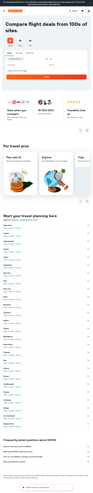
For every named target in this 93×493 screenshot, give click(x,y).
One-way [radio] (19, 53)
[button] (90, 3)
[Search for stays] (20, 41)
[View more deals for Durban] (88, 249)
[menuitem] (10, 42)
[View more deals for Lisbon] (88, 257)
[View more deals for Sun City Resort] (88, 416)
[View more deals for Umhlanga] (88, 400)
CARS (5, 228)
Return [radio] (9, 53)
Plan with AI (13, 157)
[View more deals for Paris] (88, 281)
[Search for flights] (10, 41)
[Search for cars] (30, 41)
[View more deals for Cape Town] (88, 225)
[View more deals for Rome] (88, 296)
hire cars (21, 476)
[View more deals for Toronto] (88, 328)
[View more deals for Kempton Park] (88, 423)
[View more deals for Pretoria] (88, 392)
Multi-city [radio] (29, 53)
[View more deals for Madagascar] (88, 336)
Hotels (22, 219)
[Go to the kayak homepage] (15, 11)
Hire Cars (33, 219)
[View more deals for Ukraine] (88, 368)
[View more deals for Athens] (88, 320)
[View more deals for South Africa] (88, 344)
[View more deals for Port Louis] (88, 288)
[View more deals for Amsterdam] (88, 265)
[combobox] (34, 59)
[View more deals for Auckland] (88, 312)
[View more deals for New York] (88, 273)
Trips (81, 157)
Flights (14, 219)
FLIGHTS (11, 228)
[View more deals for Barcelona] (88, 304)
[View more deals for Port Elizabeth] (88, 384)
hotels (16, 476)
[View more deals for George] (88, 408)
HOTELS (18, 228)
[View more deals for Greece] (88, 376)
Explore (46, 157)
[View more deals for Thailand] (88, 352)
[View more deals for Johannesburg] (88, 241)
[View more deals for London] (88, 233)
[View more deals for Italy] (88, 360)
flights (11, 476)
